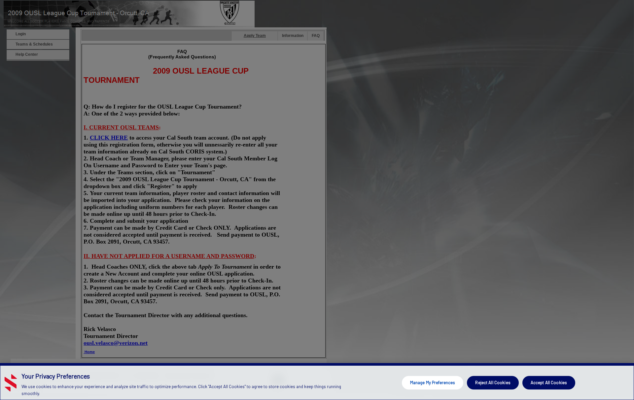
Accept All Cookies (549, 382)
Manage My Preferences (432, 382)
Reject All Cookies (492, 382)
